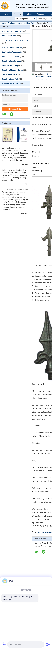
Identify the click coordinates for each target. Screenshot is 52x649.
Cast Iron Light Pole (10, 79)
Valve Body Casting (10, 66)
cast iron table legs (44, 532)
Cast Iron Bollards (9, 74)
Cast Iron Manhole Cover (12, 70)
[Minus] (48, 581)
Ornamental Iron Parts (26, 23)
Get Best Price (42, 79)
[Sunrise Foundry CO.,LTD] (8, 6)
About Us (40, 14)
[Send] (48, 644)
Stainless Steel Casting (12, 48)
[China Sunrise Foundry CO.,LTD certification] (7, 142)
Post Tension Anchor (10, 57)
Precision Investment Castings (15, 40)
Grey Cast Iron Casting (11, 31)
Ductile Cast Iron (9, 36)
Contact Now (16, 109)
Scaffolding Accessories (12, 52)
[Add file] (4, 644)
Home (6, 14)
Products (17, 14)
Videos (29, 14)
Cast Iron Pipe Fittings (11, 61)
